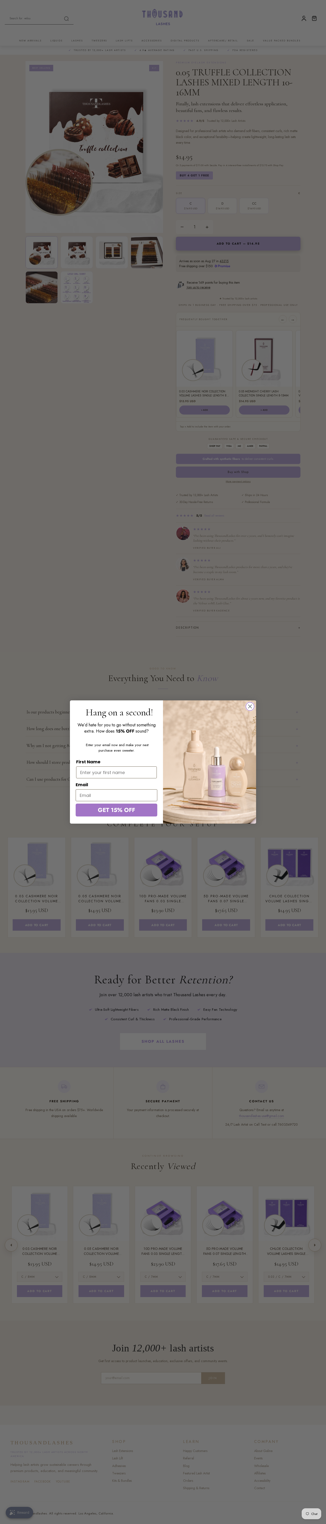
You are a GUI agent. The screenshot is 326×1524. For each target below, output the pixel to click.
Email (82, 785)
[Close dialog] (250, 706)
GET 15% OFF (116, 810)
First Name (88, 762)
